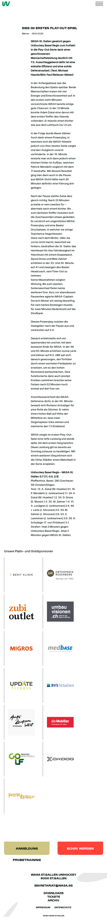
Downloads (54, 893)
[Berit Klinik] (19, 574)
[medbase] (58, 648)
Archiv (53, 900)
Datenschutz (62, 907)
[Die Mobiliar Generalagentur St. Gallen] (58, 722)
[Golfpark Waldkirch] (19, 759)
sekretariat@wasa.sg (53, 885)
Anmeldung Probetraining (27, 851)
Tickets (53, 896)
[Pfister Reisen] (19, 795)
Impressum (43, 907)
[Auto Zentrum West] (19, 722)
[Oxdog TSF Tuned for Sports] (58, 759)
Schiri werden (80, 848)
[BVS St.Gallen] (58, 685)
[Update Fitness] (19, 685)
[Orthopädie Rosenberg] (58, 574)
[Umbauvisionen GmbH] (58, 611)
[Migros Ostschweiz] (19, 648)
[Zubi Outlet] (19, 611)
